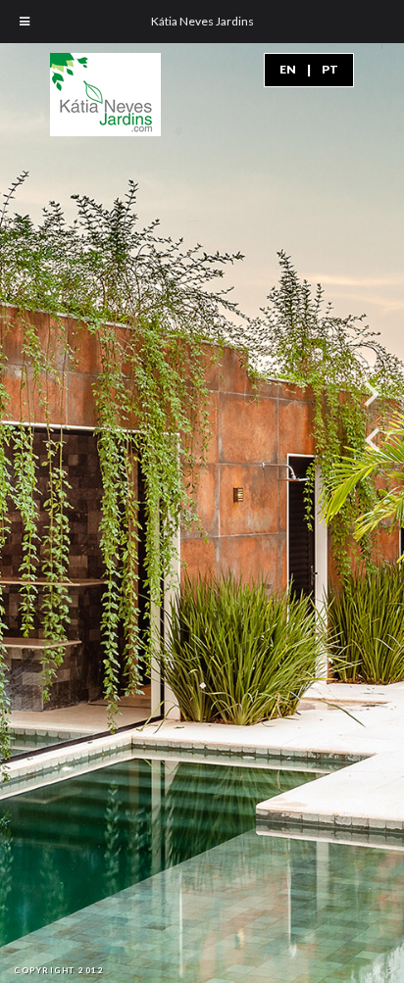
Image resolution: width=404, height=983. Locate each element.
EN (287, 69)
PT (330, 69)
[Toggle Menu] (24, 21)
